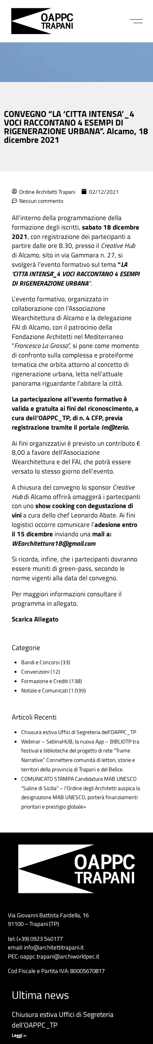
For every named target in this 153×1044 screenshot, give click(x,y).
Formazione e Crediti (44, 681)
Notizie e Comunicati (44, 690)
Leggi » (19, 1035)
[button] (136, 21)
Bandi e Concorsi (40, 662)
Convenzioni (35, 671)
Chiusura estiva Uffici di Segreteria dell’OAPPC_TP (78, 732)
